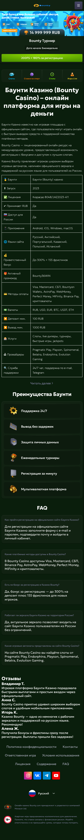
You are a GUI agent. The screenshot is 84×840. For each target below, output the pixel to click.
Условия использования (60, 755)
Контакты (70, 747)
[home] (42, 5)
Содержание (46, 764)
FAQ (66, 764)
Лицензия (22, 764)
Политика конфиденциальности (31, 747)
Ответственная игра (20, 755)
